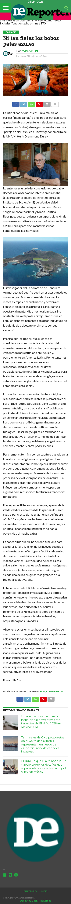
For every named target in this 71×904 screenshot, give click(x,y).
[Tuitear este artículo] (23, 103)
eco (42, 691)
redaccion (28, 51)
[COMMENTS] (55, 103)
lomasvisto (54, 691)
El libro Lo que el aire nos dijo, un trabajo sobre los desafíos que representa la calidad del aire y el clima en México (43, 766)
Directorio (30, 891)
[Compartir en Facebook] (16, 103)
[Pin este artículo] (39, 103)
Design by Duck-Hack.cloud (35, 900)
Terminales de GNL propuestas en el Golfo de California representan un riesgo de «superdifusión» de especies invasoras (42, 744)
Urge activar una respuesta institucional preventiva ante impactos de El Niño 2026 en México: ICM (41, 722)
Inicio (44, 891)
